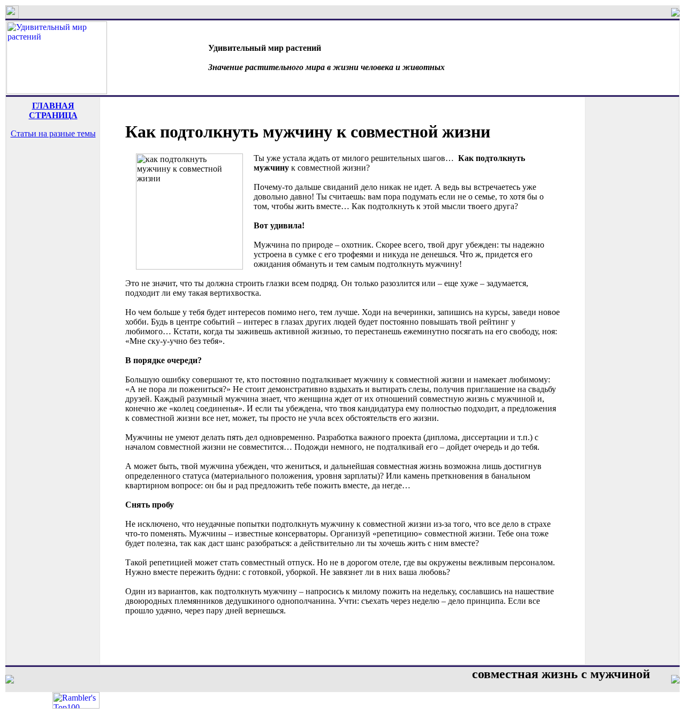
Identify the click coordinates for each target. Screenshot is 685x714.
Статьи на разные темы (53, 133)
